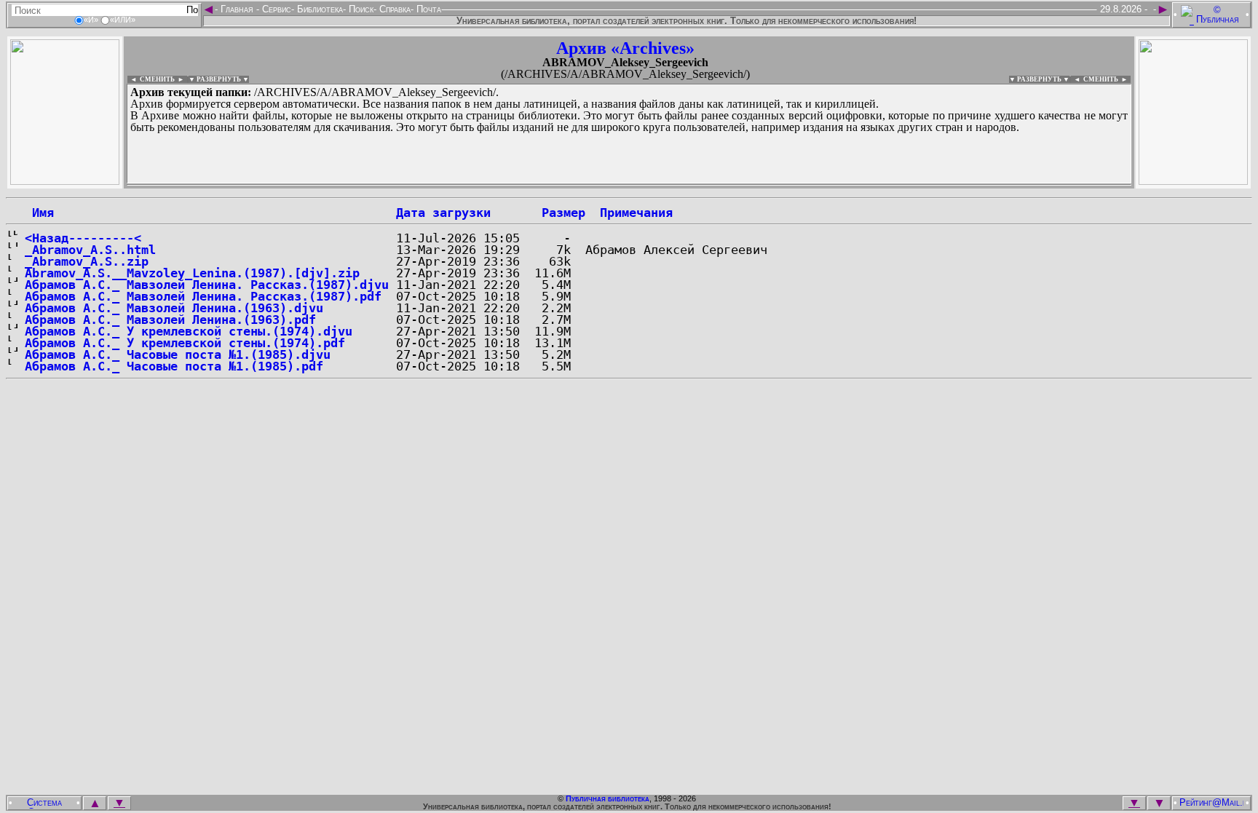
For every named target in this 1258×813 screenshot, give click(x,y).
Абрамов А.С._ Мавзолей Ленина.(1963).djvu (174, 308)
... (480, 185)
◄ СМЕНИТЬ (151, 79)
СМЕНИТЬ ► (1107, 79)
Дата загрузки (443, 212)
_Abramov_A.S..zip (87, 261)
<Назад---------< (83, 238)
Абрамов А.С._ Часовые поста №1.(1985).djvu (178, 354)
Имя (39, 212)
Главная (237, 9)
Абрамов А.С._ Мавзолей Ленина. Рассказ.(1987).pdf (203, 296)
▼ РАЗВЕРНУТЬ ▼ (219, 79)
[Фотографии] (64, 181)
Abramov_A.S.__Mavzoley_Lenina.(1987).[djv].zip (192, 273)
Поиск (359, 9)
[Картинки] (1193, 181)
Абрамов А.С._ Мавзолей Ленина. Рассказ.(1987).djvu (207, 284)
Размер (563, 212)
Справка (393, 9)
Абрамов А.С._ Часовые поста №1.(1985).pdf (174, 366)
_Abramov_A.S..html (90, 249)
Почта (427, 9)
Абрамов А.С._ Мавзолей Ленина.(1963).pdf (170, 319)
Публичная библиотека (607, 798)
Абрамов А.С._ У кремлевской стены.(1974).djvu (188, 331)
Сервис (275, 9)
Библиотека (318, 9)
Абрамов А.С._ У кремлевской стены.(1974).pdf (185, 343)
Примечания (636, 212)
